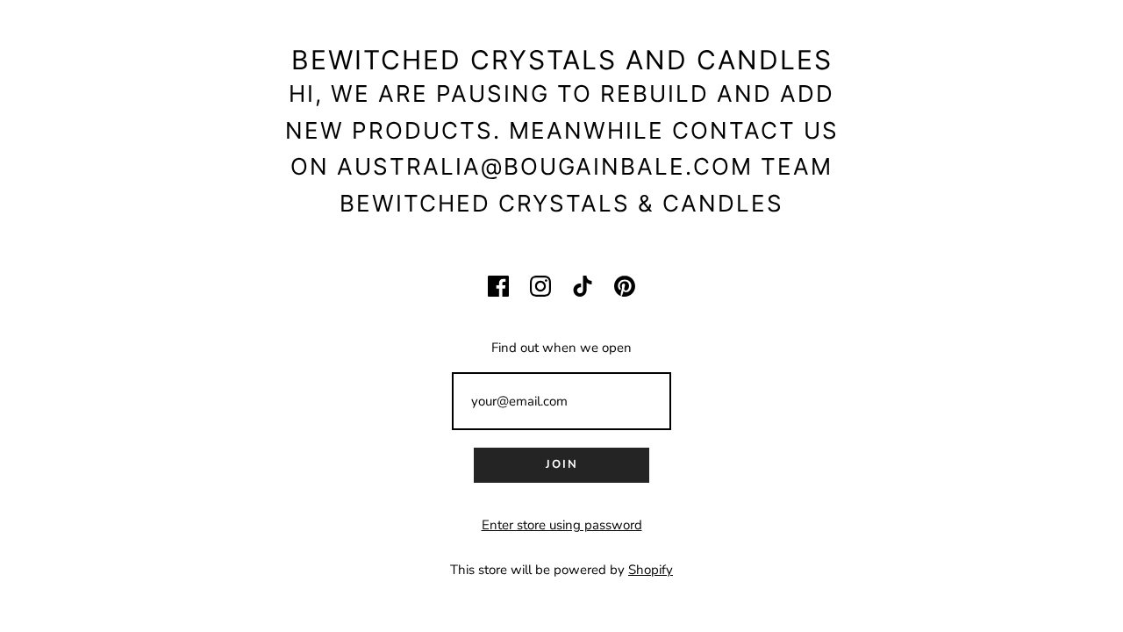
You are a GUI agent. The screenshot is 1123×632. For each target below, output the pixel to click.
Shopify (650, 569)
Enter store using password (562, 525)
